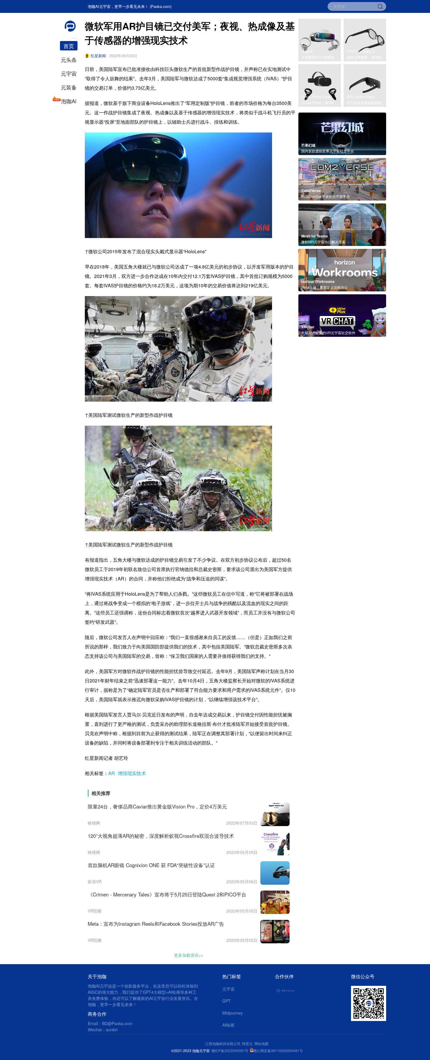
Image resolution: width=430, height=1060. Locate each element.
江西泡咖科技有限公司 (223, 1043)
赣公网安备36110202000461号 (278, 1050)
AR (111, 773)
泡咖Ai (68, 101)
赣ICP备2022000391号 (229, 1050)
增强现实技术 (132, 773)
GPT (226, 1001)
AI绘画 (228, 1025)
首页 (68, 46)
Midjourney (232, 1013)
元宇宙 (69, 73)
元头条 (69, 59)
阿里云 (248, 1043)
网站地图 (261, 1043)
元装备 (69, 87)
